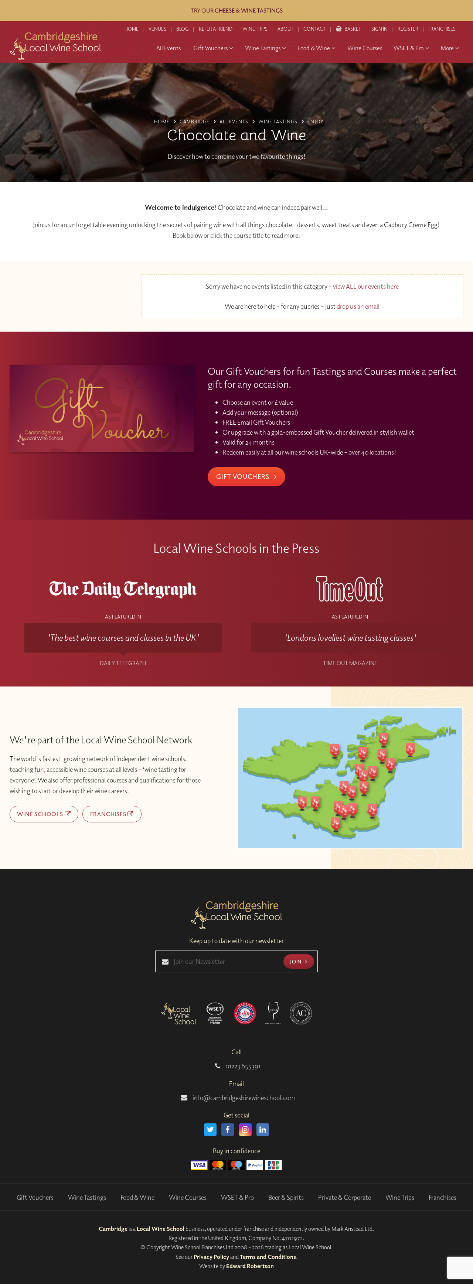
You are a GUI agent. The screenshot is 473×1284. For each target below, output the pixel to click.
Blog (182, 29)
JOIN (296, 961)
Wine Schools (40, 814)
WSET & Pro (237, 1197)
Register (408, 29)
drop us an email (358, 306)
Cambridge (113, 1228)
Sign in (379, 29)
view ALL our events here (366, 286)
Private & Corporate (344, 1197)
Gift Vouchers (243, 476)
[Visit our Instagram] (245, 1129)
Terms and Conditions (268, 1256)
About (285, 29)
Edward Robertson (250, 1266)
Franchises (442, 29)
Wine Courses (188, 1197)
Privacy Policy (211, 1256)
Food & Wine (137, 1197)
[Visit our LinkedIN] (262, 1129)
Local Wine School (160, 1228)
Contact (314, 29)
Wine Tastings (87, 1197)
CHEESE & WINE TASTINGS (249, 10)
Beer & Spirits (286, 1197)
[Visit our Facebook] (227, 1129)
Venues (157, 29)
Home (132, 29)
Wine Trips (399, 1197)
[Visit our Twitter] (210, 1129)
